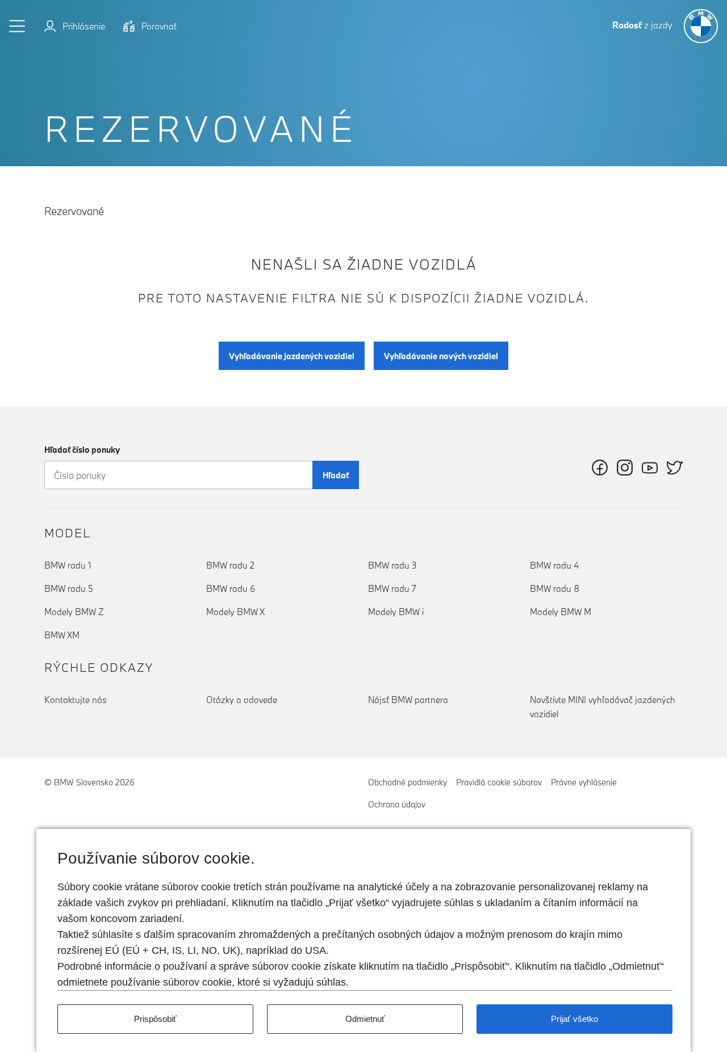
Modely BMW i (396, 611)
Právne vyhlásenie (584, 782)
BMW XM (62, 635)
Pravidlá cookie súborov (499, 782)
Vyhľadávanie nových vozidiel (441, 356)
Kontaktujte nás (75, 699)
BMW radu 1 (67, 565)
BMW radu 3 (392, 565)
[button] (17, 26)
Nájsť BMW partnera (408, 699)
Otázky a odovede (241, 699)
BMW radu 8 (554, 588)
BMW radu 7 (392, 588)
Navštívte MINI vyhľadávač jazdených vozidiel (602, 706)
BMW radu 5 (68, 588)
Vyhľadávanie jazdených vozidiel (291, 356)
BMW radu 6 (230, 588)
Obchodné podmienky (407, 782)
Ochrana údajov (396, 804)
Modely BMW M (560, 611)
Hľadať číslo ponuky (82, 449)
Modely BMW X (235, 611)
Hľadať (336, 475)
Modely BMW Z (74, 611)
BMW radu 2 (230, 565)
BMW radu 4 (554, 565)
